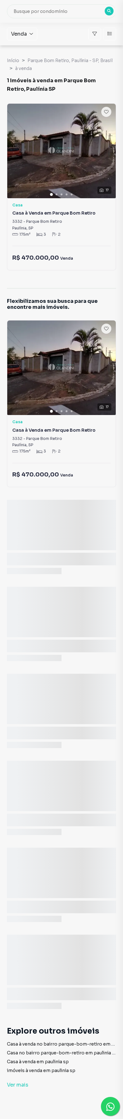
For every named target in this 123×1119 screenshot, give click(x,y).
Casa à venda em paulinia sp (38, 1061)
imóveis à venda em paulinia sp (41, 1070)
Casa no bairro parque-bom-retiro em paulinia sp (62, 1053)
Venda (19, 34)
